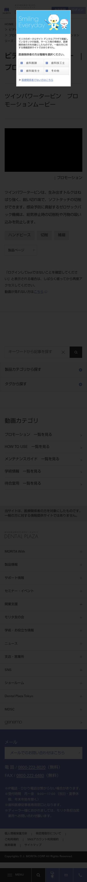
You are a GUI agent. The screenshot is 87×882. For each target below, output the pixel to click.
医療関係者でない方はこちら (37, 80)
